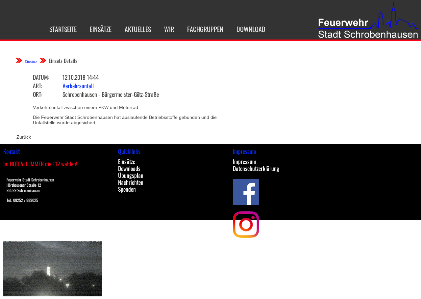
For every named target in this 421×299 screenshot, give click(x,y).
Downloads (129, 168)
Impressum (244, 161)
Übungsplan (130, 175)
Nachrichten (130, 182)
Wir (169, 29)
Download (250, 29)
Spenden (127, 189)
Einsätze (100, 29)
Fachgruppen (205, 29)
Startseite (63, 29)
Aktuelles (138, 29)
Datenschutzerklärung (256, 168)
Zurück (23, 137)
